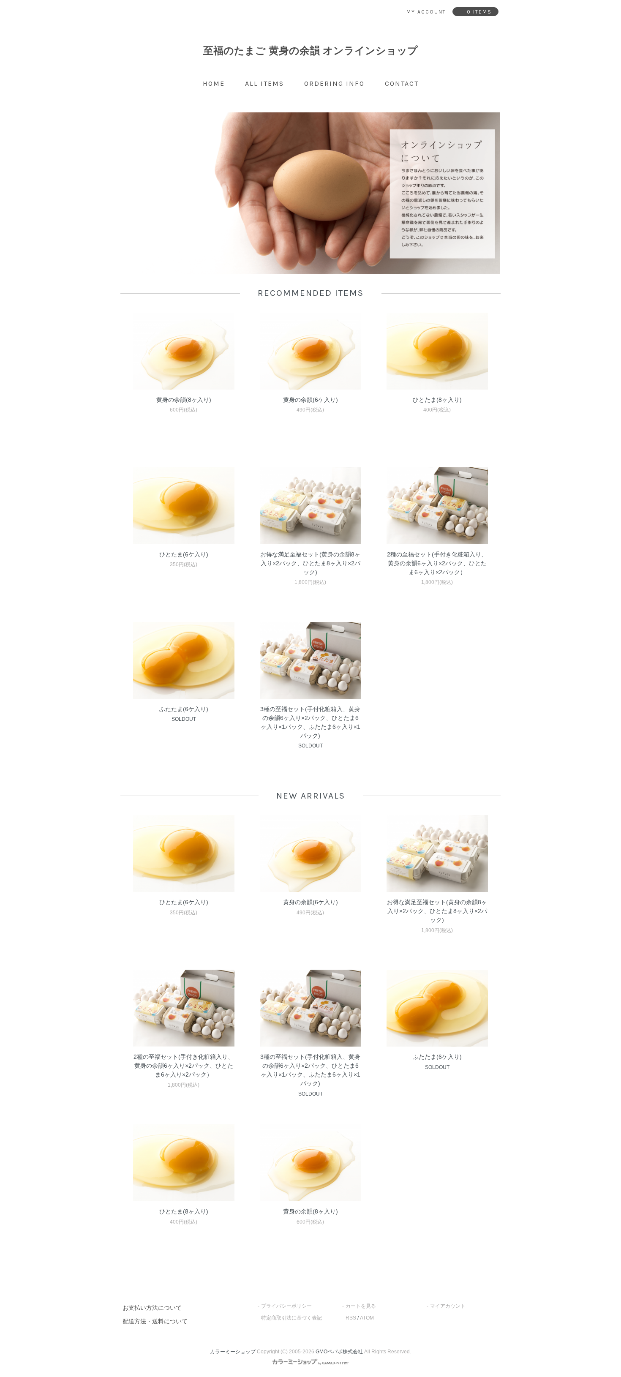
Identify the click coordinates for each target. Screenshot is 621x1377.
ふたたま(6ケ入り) (183, 709)
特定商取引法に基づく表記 (291, 1318)
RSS (351, 1318)
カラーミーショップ (233, 1352)
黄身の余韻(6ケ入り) (310, 399)
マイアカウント (448, 1306)
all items (264, 83)
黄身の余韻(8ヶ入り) (183, 399)
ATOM (367, 1318)
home (214, 83)
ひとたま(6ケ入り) (183, 554)
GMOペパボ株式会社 (339, 1352)
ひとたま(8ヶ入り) (437, 399)
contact (402, 83)
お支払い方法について (152, 1307)
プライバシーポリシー (286, 1306)
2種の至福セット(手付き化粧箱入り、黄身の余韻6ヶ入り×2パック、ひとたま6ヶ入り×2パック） (437, 563)
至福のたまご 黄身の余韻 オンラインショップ (310, 50)
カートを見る (361, 1306)
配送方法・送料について (155, 1321)
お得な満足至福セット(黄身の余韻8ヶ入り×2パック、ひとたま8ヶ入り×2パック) (310, 563)
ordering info (334, 83)
